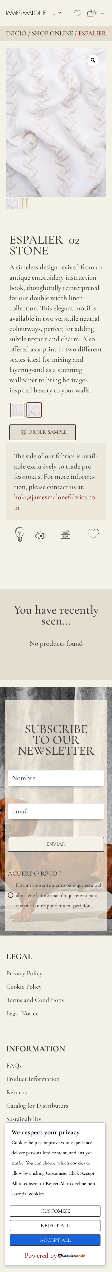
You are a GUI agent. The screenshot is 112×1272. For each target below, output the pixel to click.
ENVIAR (56, 844)
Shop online (52, 33)
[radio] (18, 410)
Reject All (55, 1225)
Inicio (16, 33)
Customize (55, 1211)
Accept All (55, 1240)
